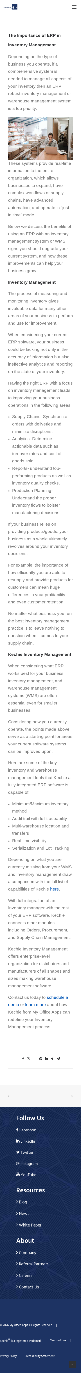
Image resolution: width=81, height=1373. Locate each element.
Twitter (27, 1152)
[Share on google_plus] (34, 1057)
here (54, 889)
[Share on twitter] (29, 1058)
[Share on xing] (52, 1058)
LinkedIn (27, 1141)
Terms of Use (58, 1340)
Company (27, 1253)
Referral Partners (33, 1264)
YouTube (28, 1175)
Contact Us (28, 1287)
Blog (22, 1202)
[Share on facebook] (23, 1058)
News (23, 1213)
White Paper (29, 1225)
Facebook (27, 1130)
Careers (25, 1275)
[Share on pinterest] (40, 1058)
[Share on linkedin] (46, 1058)
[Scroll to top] (72, 1364)
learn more (35, 1004)
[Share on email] (58, 1058)
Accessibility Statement (40, 1356)
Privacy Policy (8, 1356)
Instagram (29, 1164)
